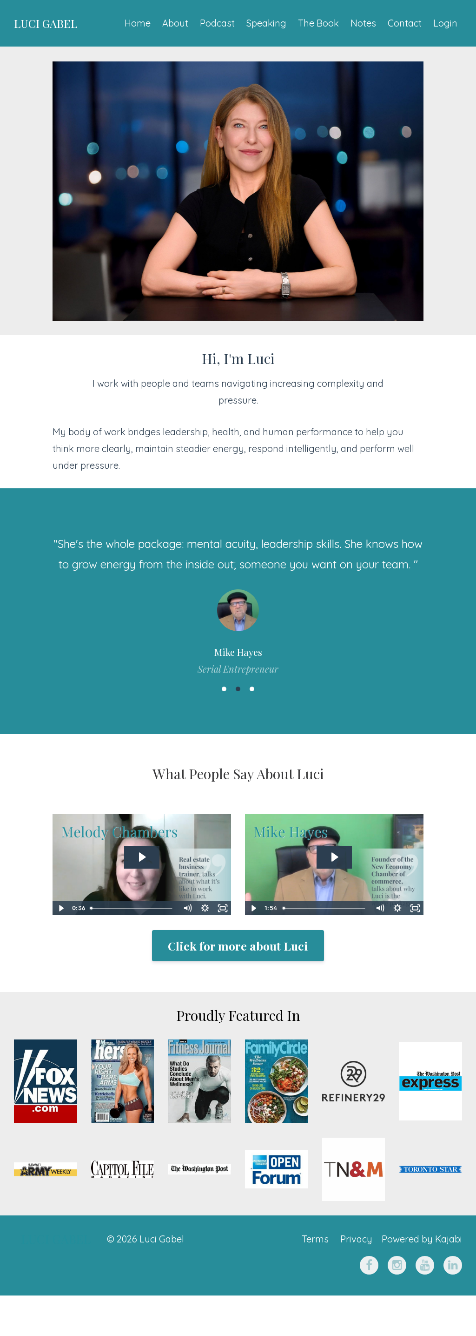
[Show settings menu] (205, 908)
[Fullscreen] (222, 908)
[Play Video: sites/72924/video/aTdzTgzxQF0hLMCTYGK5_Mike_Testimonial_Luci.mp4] (334, 857)
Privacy (356, 1239)
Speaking (266, 23)
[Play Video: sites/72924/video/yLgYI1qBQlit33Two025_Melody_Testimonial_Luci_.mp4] (141, 857)
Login (445, 23)
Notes (363, 23)
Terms (315, 1239)
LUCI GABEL (45, 23)
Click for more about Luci (238, 945)
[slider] (133, 908)
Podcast (217, 23)
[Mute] (187, 908)
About (175, 23)
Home (138, 23)
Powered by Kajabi (422, 1239)
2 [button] (238, 689)
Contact (405, 23)
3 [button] (252, 689)
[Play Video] (61, 908)
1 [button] (224, 689)
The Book (318, 23)
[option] (238, 597)
